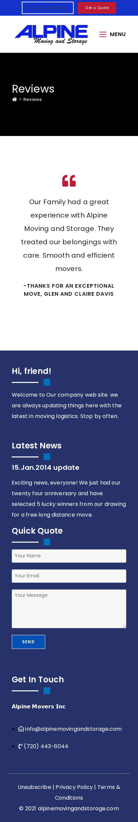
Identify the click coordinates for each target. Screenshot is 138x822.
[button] (97, 8)
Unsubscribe (34, 787)
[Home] (14, 99)
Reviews (32, 99)
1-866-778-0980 (49, 8)
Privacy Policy (74, 787)
